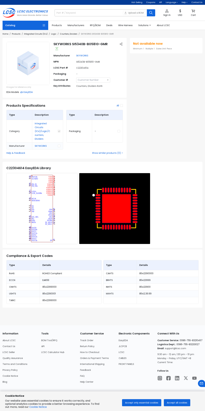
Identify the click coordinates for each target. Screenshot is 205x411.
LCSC (121, 352)
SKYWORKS (82, 55)
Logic (53, 34)
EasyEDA (123, 340)
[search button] (151, 12)
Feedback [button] (85, 370)
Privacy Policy (10, 370)
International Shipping (92, 364)
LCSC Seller (9, 352)
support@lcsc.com (175, 348)
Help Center (86, 381)
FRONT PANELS (126, 364)
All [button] (118, 105)
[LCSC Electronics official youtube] (194, 378)
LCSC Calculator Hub (52, 352)
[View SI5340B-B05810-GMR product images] (28, 63)
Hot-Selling (136, 2)
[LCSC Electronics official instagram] (159, 378)
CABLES (123, 358)
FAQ (82, 376)
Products (16, 34)
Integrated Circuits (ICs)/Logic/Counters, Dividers (42, 131)
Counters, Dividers (68, 34)
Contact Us (196, 2)
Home (5, 34)
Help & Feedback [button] (15, 153)
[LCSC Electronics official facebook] (168, 378)
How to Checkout (89, 352)
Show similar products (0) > (107, 153)
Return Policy (87, 346)
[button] (166, 13)
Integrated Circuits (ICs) (36, 34)
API (160, 2)
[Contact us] (201, 383)
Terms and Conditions (15, 364)
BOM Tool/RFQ (49, 340)
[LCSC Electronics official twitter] (185, 378)
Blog (5, 381)
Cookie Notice (10, 376)
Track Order (86, 340)
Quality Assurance (13, 358)
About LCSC (9, 340)
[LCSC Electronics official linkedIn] (177, 378)
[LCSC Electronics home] (25, 13)
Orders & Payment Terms (94, 358)
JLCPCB (123, 346)
